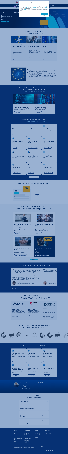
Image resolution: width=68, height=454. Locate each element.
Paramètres (41, 5)
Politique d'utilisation (26, 7)
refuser (46, 7)
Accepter (25, 9)
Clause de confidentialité (34, 7)
